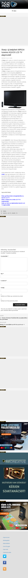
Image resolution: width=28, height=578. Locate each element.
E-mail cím (4, 280)
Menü (14, 11)
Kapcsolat (5, 549)
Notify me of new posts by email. (9, 301)
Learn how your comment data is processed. (14, 309)
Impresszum (6, 537)
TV (17, 213)
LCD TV (9, 213)
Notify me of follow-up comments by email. (12, 296)
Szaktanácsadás (7, 552)
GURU (11, 58)
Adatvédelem (6, 543)
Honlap (2, 287)
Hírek (4, 211)
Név (2, 273)
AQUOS (5, 213)
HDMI (3, 174)
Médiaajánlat (6, 540)
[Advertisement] (14, 31)
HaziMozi (4, 1)
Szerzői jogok (6, 546)
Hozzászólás (4, 256)
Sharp (13, 213)
